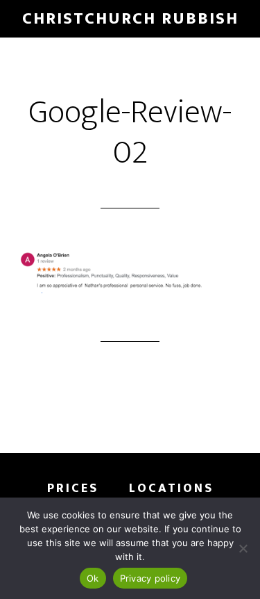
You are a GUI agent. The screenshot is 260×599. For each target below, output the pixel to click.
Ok (93, 578)
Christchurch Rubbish (130, 19)
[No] (243, 548)
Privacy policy (150, 578)
